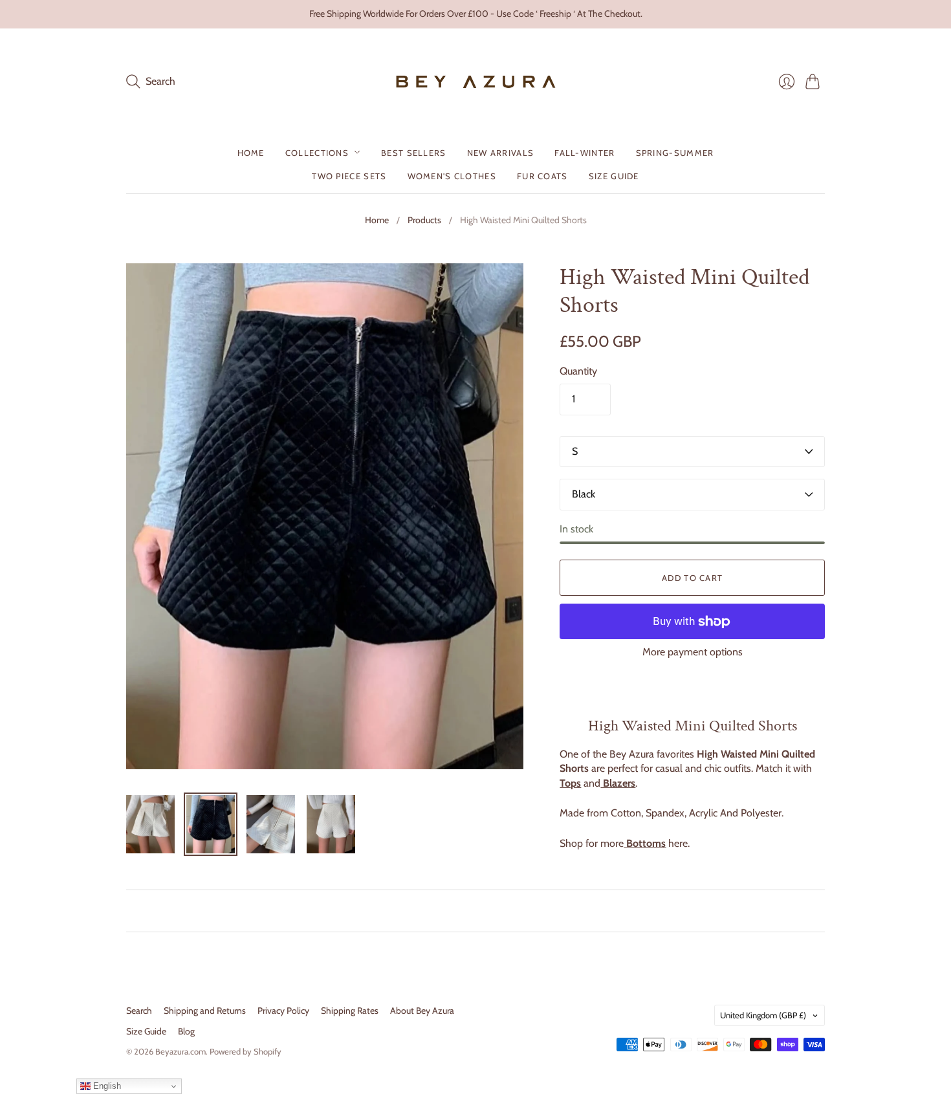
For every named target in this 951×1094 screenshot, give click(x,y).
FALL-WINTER (584, 152)
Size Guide (146, 1031)
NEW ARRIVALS (500, 152)
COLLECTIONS (317, 152)
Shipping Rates (349, 1010)
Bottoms (646, 843)
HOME (251, 152)
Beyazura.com (180, 1051)
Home (377, 220)
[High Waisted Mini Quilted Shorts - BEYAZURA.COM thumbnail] (150, 824)
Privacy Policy (283, 1010)
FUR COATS (542, 175)
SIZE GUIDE (614, 175)
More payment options (692, 652)
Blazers (617, 783)
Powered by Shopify (245, 1051)
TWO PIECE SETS (349, 175)
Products (424, 220)
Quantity (578, 371)
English (106, 1086)
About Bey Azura (422, 1010)
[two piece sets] (625, 843)
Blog (186, 1031)
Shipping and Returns (205, 1010)
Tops (570, 783)
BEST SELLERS (413, 152)
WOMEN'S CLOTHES (452, 175)
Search (139, 1010)
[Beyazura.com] (476, 82)
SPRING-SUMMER (675, 152)
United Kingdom (763, 1015)
